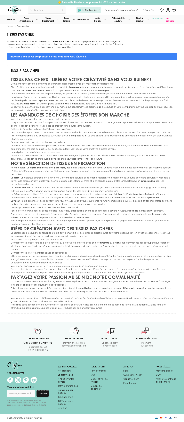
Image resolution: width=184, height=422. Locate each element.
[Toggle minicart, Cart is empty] (174, 10)
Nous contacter (98, 370)
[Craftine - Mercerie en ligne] (14, 10)
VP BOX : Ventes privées (66, 380)
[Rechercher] (61, 10)
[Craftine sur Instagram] (18, 380)
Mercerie (81, 19)
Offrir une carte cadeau (65, 402)
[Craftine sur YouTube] (34, 380)
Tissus (9, 19)
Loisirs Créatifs (97, 19)
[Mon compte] (168, 10)
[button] (89, 10)
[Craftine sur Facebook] (10, 380)
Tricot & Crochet (139, 19)
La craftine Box (65, 375)
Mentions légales (164, 370)
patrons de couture (130, 256)
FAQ (93, 375)
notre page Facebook (54, 285)
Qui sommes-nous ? (132, 375)
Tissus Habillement (48, 19)
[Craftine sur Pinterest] (26, 380)
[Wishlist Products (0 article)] (162, 10)
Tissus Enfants (66, 19)
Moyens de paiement (96, 387)
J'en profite (118, 2)
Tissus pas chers (65, 397)
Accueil (10, 26)
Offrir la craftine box (68, 386)
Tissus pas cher (23, 26)
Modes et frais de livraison (99, 380)
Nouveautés (157, 18)
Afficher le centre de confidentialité (166, 380)
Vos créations (64, 370)
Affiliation (62, 408)
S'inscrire (43, 393)
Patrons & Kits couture (118, 19)
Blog (125, 370)
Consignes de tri (131, 379)
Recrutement (129, 383)
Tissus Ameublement (26, 19)
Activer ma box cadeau (65, 391)
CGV (158, 375)
